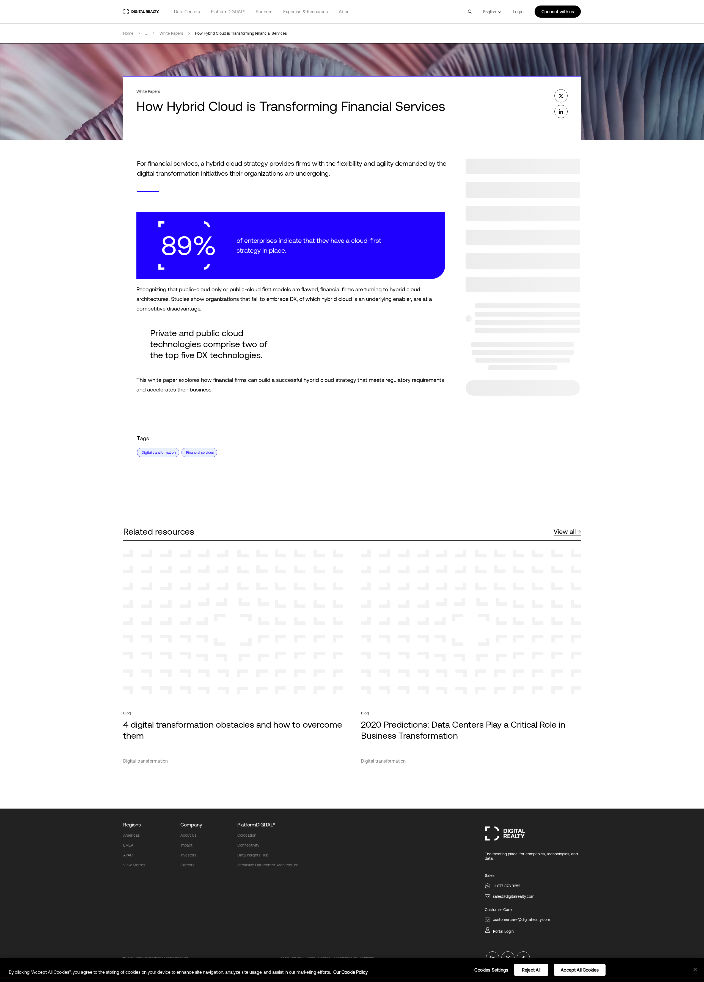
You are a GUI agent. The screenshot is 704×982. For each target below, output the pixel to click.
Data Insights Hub (252, 855)
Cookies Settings (491, 969)
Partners (264, 11)
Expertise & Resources (305, 11)
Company (191, 825)
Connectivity (248, 845)
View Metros (134, 865)
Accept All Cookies (580, 969)
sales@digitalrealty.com (513, 896)
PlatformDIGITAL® (228, 11)
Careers (187, 865)
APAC (128, 855)
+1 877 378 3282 (506, 886)
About (345, 11)
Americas (131, 835)
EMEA (128, 845)
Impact (186, 845)
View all (565, 531)
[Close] (695, 970)
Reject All (531, 969)
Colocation (246, 835)
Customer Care (498, 909)
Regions (132, 825)
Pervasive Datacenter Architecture (267, 865)
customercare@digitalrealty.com (521, 919)
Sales (489, 875)
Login (518, 11)
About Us (188, 835)
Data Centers (187, 11)
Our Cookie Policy (350, 972)
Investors (188, 855)
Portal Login (503, 931)
